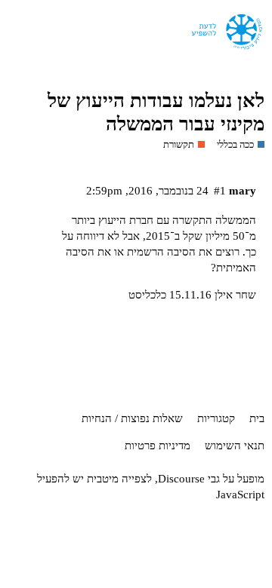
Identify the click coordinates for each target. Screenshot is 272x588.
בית (256, 418)
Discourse (181, 479)
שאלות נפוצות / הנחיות (132, 418)
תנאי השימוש (234, 445)
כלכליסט (147, 295)
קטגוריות (216, 418)
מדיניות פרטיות (157, 445)
